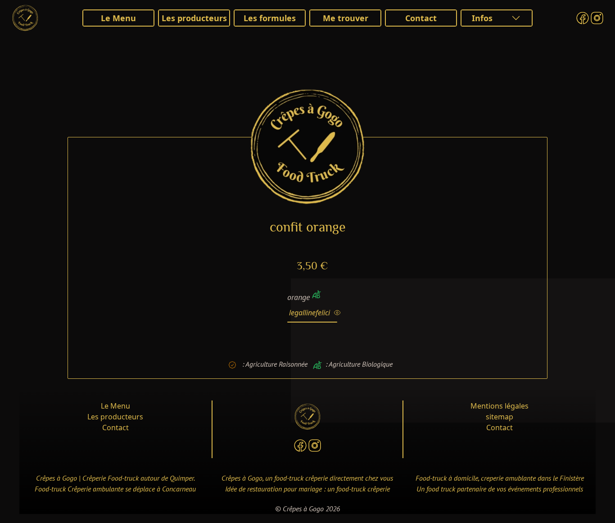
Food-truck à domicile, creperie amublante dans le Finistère (500, 477)
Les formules (270, 18)
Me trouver (345, 18)
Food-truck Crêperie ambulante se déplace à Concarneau (115, 488)
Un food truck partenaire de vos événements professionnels (499, 488)
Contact (421, 18)
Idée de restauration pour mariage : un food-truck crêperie (307, 488)
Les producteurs (194, 18)
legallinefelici (311, 313)
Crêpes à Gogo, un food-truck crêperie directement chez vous (307, 477)
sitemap (499, 417)
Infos (482, 18)
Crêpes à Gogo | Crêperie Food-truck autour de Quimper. (115, 477)
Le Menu (118, 18)
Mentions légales (499, 406)
